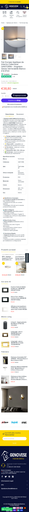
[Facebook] (2, 477)
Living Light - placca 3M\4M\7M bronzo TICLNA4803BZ (16, 333)
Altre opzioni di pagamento (14, 104)
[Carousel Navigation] (26, 250)
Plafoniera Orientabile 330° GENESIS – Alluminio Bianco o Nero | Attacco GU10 (19, 358)
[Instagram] (13, 477)
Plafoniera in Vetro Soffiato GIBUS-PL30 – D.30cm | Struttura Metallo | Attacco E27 (19, 378)
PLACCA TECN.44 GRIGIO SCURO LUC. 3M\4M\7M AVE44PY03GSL (18, 288)
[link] (14, 77)
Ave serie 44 (6, 282)
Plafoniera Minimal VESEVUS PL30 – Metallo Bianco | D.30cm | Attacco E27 (19, 368)
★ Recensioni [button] (27, 258)
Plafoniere (5, 352)
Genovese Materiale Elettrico (16, 504)
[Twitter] (6, 477)
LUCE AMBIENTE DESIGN (8, 254)
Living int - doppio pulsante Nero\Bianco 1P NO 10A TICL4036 (18, 323)
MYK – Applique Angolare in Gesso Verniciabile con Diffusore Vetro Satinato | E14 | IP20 (8, 258)
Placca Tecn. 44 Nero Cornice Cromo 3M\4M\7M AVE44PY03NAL (18, 298)
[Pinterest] (9, 477)
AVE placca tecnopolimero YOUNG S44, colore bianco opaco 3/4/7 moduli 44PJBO (19, 308)
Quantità (3, 93)
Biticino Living (6, 317)
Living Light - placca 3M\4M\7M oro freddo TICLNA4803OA (17, 343)
